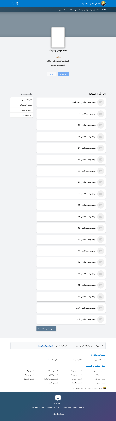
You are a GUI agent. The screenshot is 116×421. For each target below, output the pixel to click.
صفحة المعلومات (26, 105)
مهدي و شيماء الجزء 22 (87, 171)
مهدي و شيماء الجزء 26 (87, 125)
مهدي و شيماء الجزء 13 (87, 273)
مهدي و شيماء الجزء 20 (87, 193)
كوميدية (76, 370)
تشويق (100, 379)
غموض (77, 379)
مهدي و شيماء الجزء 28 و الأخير (84, 102)
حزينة (101, 374)
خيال (101, 383)
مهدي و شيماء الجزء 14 (87, 262)
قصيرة (29, 379)
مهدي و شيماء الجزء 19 (87, 205)
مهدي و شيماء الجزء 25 (87, 136)
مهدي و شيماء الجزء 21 (87, 182)
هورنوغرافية (51, 379)
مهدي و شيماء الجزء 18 (87, 216)
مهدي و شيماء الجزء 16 (87, 239)
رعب (29, 370)
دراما (29, 374)
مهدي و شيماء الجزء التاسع (85, 319)
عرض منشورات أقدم (47, 329)
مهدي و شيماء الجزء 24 (87, 148)
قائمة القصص (27, 100)
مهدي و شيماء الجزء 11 (87, 296)
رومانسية (99, 370)
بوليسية (76, 374)
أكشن (53, 374)
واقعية (77, 383)
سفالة (53, 370)
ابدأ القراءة (63, 74)
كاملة (53, 383)
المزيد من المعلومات (45, 345)
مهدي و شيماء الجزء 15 (87, 251)
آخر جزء (51, 74)
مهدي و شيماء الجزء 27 (87, 113)
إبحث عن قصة (27, 110)
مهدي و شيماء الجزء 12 (87, 285)
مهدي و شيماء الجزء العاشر (85, 308)
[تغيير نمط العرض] (17, 3)
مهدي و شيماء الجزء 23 (87, 159)
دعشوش (58, 57)
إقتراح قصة (54, 359)
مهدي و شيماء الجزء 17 (87, 228)
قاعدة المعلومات (75, 359)
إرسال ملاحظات (58, 414)
